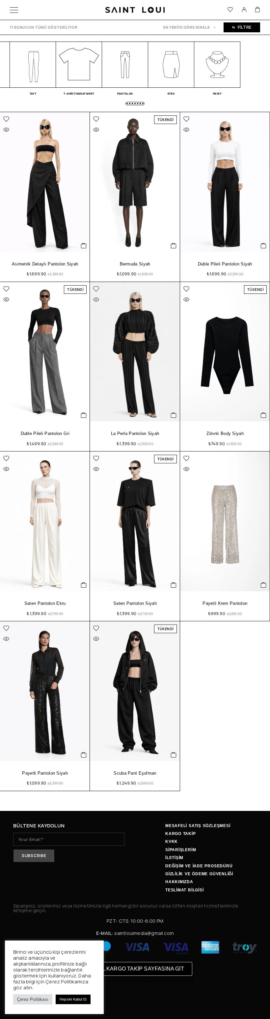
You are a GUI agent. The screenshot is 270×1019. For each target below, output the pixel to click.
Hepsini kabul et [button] (73, 999)
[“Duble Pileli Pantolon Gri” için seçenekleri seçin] (83, 415)
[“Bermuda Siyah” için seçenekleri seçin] (173, 245)
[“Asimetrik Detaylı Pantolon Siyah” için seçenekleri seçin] (83, 245)
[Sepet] (257, 10)
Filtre (245, 27)
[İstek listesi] (230, 10)
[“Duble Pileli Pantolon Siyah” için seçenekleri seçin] (263, 245)
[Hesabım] (244, 10)
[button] (127, 103)
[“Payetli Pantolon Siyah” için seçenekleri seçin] (83, 755)
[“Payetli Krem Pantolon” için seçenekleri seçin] (263, 585)
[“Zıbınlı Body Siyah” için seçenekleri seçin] (263, 415)
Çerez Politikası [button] (32, 999)
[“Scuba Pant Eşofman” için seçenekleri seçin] (173, 755)
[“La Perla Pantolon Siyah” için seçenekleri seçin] (173, 415)
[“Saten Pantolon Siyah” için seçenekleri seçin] (173, 585)
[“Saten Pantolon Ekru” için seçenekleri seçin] (83, 585)
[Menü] (14, 10)
